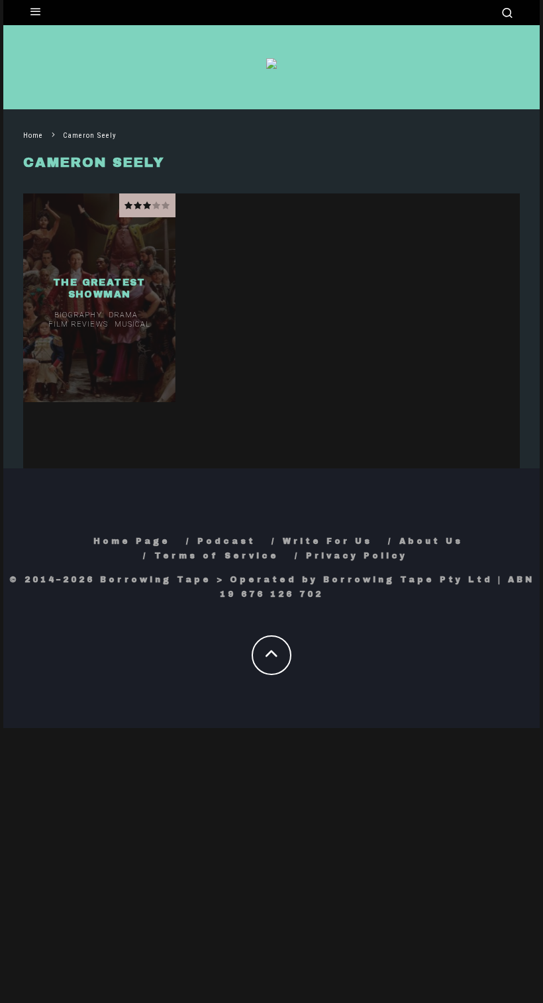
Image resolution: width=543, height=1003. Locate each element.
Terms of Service (216, 555)
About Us (431, 541)
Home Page (131, 541)
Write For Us (327, 541)
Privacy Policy (356, 555)
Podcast (226, 541)
